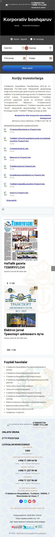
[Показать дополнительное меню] (53, 268)
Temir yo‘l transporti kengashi (18, 389)
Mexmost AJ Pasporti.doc (20, 157)
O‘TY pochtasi (10, 438)
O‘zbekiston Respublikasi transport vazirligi (23, 393)
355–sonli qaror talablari (28, 491)
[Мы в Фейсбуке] (21, 501)
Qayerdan (8, 48)
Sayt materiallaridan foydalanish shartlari (27, 508)
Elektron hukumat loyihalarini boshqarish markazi (26, 402)
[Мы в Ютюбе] (29, 501)
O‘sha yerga (9, 58)
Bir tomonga (39, 39)
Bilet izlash (27, 68)
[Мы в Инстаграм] (34, 501)
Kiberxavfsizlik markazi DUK (17, 406)
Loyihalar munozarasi (16, 444)
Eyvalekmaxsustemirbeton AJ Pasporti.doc (27, 175)
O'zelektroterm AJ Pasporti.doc (23, 166)
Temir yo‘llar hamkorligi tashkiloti (19, 386)
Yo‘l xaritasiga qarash (27, 488)
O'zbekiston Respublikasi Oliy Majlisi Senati (23, 376)
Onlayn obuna (10, 432)
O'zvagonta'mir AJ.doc (19, 148)
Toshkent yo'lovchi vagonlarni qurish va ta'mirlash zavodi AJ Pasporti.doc (30, 139)
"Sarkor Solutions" (19, 522)
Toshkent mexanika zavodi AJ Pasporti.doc (27, 184)
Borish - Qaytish (20, 39)
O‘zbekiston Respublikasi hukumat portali (23, 373)
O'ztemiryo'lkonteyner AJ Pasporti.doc (25, 129)
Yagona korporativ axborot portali (20, 409)
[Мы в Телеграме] (25, 501)
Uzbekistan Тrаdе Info (15, 412)
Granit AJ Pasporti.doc (19, 193)
